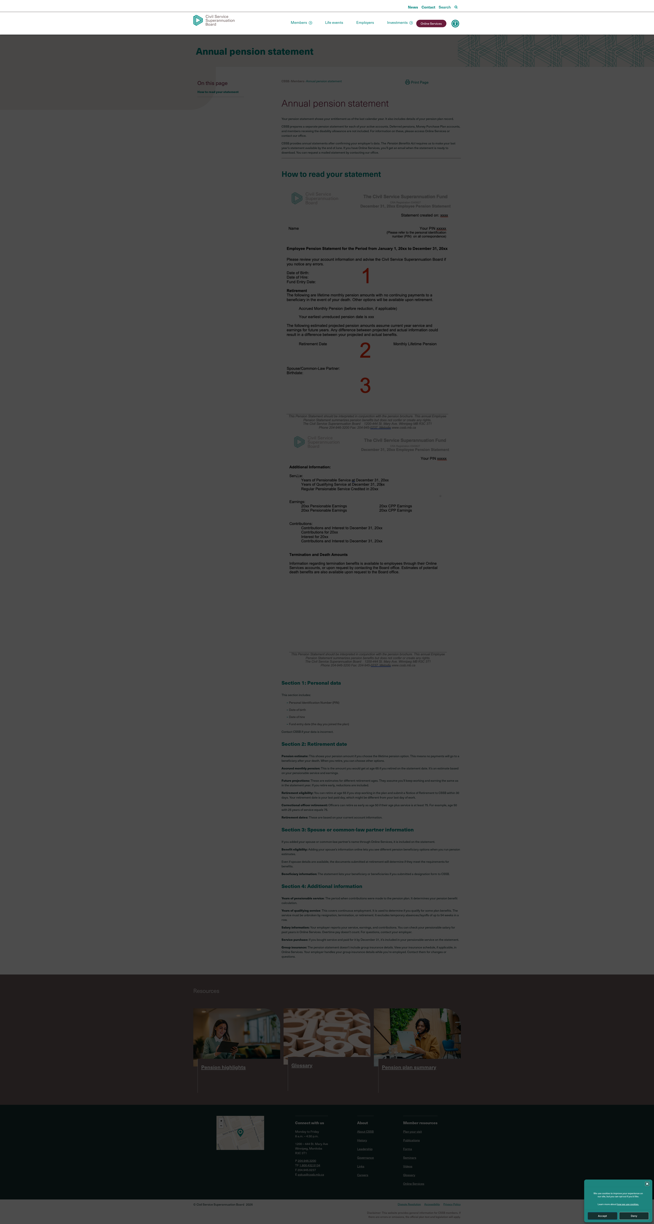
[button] (647, 1184)
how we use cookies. (628, 1204)
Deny (634, 1216)
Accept (602, 1216)
